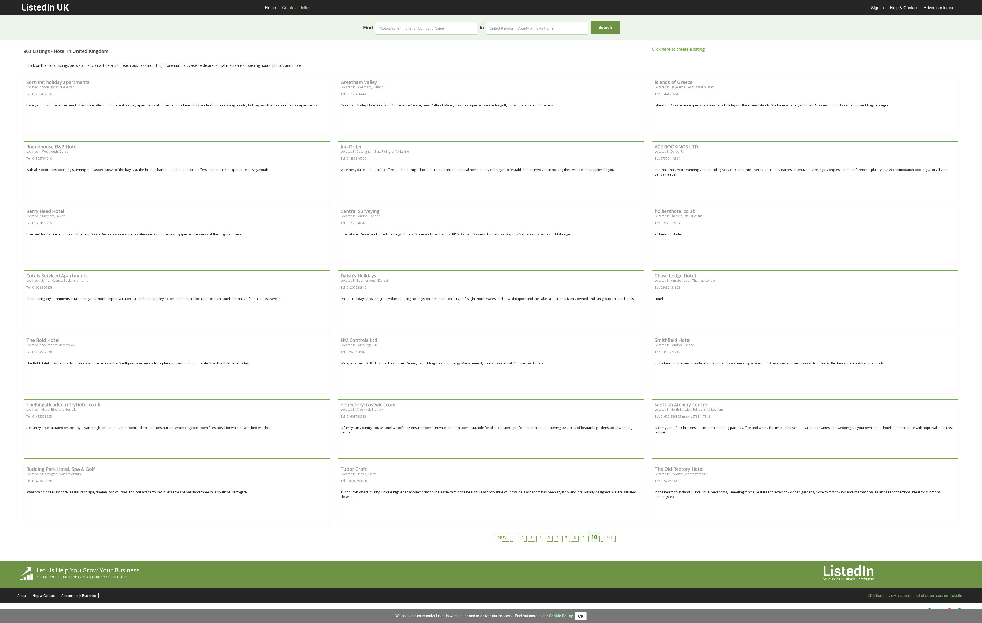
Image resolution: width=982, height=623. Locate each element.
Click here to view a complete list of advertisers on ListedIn (914, 595)
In (482, 27)
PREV (502, 537)
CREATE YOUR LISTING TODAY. (82, 577)
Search (605, 27)
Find (368, 27)
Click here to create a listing (678, 49)
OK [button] (580, 616)
